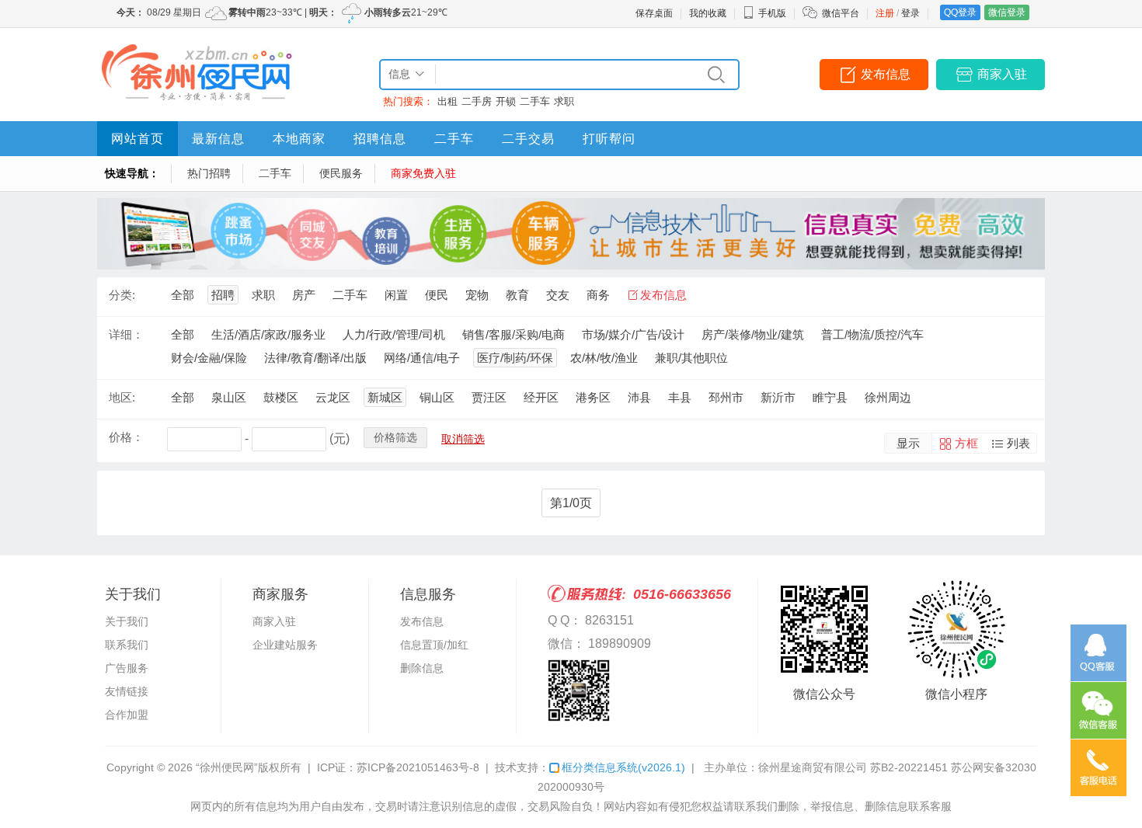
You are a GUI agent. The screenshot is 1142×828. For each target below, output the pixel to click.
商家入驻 (1002, 74)
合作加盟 (126, 714)
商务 (598, 294)
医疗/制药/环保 (515, 357)
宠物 (477, 294)
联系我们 (126, 644)
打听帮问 (609, 138)
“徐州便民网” (227, 767)
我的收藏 (707, 13)
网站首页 (137, 138)
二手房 (476, 101)
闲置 (396, 294)
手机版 (772, 13)
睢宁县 (830, 397)
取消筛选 (463, 439)
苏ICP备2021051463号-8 (418, 767)
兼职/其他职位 (691, 357)
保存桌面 (654, 13)
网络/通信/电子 (422, 357)
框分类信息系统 (623, 767)
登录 (910, 13)
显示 (908, 443)
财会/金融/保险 (209, 357)
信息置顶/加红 (434, 644)
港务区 (593, 397)
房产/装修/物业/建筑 (753, 334)
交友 (557, 294)
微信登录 (1006, 12)
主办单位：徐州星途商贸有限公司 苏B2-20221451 (826, 767)
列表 (1018, 443)
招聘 (223, 294)
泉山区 (228, 397)
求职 (564, 101)
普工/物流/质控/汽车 (872, 334)
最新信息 (218, 138)
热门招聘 (209, 173)
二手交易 (528, 138)
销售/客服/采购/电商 (513, 334)
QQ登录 (960, 12)
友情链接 (126, 691)
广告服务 (126, 668)
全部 (182, 294)
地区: (122, 397)
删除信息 (422, 668)
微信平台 (840, 13)
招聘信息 (379, 138)
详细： (126, 334)
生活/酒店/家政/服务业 (268, 334)
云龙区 (332, 397)
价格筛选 (395, 437)
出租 (447, 101)
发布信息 (885, 74)
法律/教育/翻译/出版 (315, 357)
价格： (126, 437)
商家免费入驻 (423, 173)
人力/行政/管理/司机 (394, 334)
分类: (122, 294)
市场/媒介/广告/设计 (633, 334)
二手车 (535, 101)
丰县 (679, 397)
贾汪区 (489, 397)
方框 (966, 443)
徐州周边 (888, 397)
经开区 (541, 397)
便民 (436, 294)
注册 (885, 13)
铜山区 (437, 397)
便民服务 (341, 173)
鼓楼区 (280, 397)
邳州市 (726, 397)
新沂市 (778, 397)
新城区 (384, 397)
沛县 (639, 397)
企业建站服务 (285, 644)
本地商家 (299, 138)
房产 (303, 294)
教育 (517, 294)
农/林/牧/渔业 (604, 357)
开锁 (506, 101)
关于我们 (126, 621)
